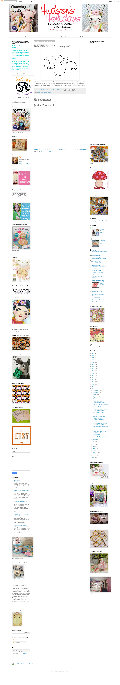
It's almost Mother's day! (20, 525)
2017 (93, 373)
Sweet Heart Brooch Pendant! (102, 283)
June (94, 444)
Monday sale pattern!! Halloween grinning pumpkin (98, 420)
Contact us (74, 36)
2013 (93, 382)
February (95, 453)
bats (39, 92)
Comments (17, 642)
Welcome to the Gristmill (97, 272)
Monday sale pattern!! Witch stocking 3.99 (100, 432)
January (95, 455)
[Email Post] (64, 89)
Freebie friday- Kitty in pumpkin (98, 413)
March (94, 450)
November (96, 392)
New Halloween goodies (99, 416)
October (95, 394)
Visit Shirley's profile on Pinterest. (98, 221)
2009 (93, 458)
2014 (93, 379)
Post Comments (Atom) (47, 152)
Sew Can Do (95, 228)
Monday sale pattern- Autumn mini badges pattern (100, 409)
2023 (93, 360)
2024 (93, 357)
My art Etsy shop (64, 36)
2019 (93, 368)
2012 (93, 384)
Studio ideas (17, 480)
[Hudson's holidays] (97, 341)
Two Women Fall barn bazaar (100, 426)
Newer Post (37, 149)
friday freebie (44, 92)
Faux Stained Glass (96, 262)
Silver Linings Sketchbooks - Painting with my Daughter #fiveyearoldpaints (98, 296)
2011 (93, 386)
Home (12, 36)
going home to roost (97, 275)
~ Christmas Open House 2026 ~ (103, 242)
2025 (93, 355)
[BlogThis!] (69, 90)
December (96, 390)
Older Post (83, 149)
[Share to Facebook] (73, 90)
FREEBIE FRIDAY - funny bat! (100, 404)
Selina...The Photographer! (99, 437)
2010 (93, 388)
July (94, 442)
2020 (93, 366)
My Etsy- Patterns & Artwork (31, 36)
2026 (93, 353)
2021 (93, 364)
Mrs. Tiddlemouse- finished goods (49, 36)
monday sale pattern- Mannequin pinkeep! (99, 401)
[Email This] (68, 90)
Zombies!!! (95, 429)
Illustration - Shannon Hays (99, 300)
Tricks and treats (97, 407)
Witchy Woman (96, 434)
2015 (93, 377)
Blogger (67, 671)
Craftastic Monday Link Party (103, 231)
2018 (93, 371)
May (94, 446)
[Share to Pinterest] (75, 90)
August (95, 439)
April (94, 448)
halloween (49, 92)
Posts (15, 639)
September (96, 397)
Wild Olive (94, 250)
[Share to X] (71, 90)
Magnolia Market (96, 270)
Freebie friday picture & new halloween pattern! (100, 424)
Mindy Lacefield (96, 255)
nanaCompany (96, 265)
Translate (24, 653)
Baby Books (95, 301)
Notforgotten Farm (97, 239)
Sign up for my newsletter (85, 36)
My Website (19, 36)
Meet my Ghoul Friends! (99, 399)
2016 (93, 375)
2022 (93, 362)
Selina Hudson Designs (98, 280)
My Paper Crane (96, 261)
